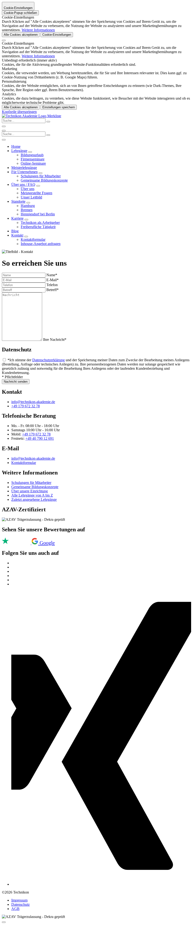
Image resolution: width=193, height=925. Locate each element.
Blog (15, 231)
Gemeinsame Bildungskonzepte (44, 180)
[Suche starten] (48, 121)
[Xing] (101, 884)
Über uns (27, 189)
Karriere (17, 218)
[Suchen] (48, 135)
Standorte (18, 201)
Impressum (19, 900)
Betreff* (52, 290)
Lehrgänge (19, 151)
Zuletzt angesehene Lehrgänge (34, 499)
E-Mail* (52, 280)
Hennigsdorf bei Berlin (38, 214)
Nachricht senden (16, 381)
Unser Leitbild (31, 197)
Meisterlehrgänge (24, 168)
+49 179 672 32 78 (25, 406)
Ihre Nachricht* (54, 340)
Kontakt (17, 235)
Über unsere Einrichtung (29, 491)
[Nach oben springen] (4, 922)
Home (15, 146)
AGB (15, 909)
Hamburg (28, 206)
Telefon (52, 285)
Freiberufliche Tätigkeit (38, 227)
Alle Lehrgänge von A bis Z (32, 495)
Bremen (26, 210)
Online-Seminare (33, 163)
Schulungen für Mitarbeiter (41, 176)
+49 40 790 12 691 (39, 438)
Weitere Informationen (38, 30)
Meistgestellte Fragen (36, 193)
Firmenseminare (32, 159)
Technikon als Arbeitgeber (40, 223)
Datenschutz (20, 904)
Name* (51, 275)
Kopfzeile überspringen (19, 112)
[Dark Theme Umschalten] (4, 126)
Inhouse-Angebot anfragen (40, 244)
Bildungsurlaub (32, 155)
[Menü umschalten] (4, 130)
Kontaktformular (33, 239)
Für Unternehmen (24, 172)
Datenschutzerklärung (48, 360)
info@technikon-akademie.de (33, 402)
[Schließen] (4, 40)
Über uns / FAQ (23, 185)
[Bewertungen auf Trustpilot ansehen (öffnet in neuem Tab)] (17, 543)
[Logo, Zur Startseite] (24, 116)
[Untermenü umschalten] (30, 152)
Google (47, 543)
